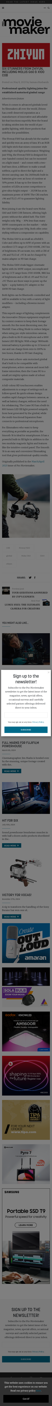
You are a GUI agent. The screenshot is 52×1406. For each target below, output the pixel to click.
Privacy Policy (38, 722)
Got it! (26, 1398)
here (38, 1390)
